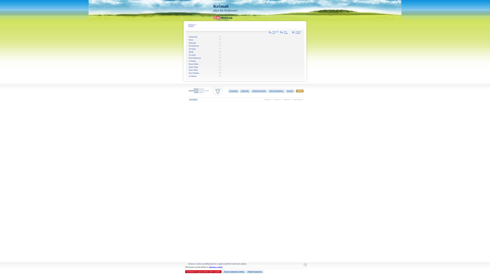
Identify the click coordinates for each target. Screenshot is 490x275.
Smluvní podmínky (276, 91)
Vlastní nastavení (255, 272)
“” (216, 267)
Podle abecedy (286, 32)
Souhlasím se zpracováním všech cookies (203, 272)
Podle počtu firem (275, 32)
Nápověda (244, 91)
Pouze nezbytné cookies (234, 272)
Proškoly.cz (287, 99)
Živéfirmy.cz (267, 99)
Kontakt (290, 91)
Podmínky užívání (259, 91)
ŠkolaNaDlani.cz (298, 99)
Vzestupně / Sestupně (298, 32)
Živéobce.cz (191, 24)
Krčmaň (190, 26)
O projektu (233, 91)
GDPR (299, 91)
